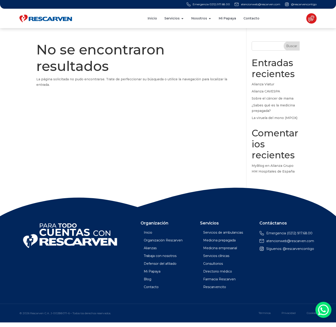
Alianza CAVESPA (266, 91)
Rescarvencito (214, 287)
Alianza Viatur (263, 84)
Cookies (312, 313)
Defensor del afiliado (160, 264)
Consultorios (213, 264)
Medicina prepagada (219, 240)
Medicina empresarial (220, 248)
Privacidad (289, 313)
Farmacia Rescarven (219, 279)
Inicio (148, 232)
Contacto (151, 287)
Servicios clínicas (216, 256)
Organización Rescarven (163, 240)
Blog (147, 279)
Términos (265, 313)
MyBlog (258, 166)
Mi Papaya (152, 271)
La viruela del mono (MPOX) (274, 118)
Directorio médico (217, 271)
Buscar (291, 46)
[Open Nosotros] (209, 18)
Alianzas (150, 248)
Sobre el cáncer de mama (272, 98)
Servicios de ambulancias (223, 232)
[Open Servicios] (182, 18)
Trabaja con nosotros (160, 256)
